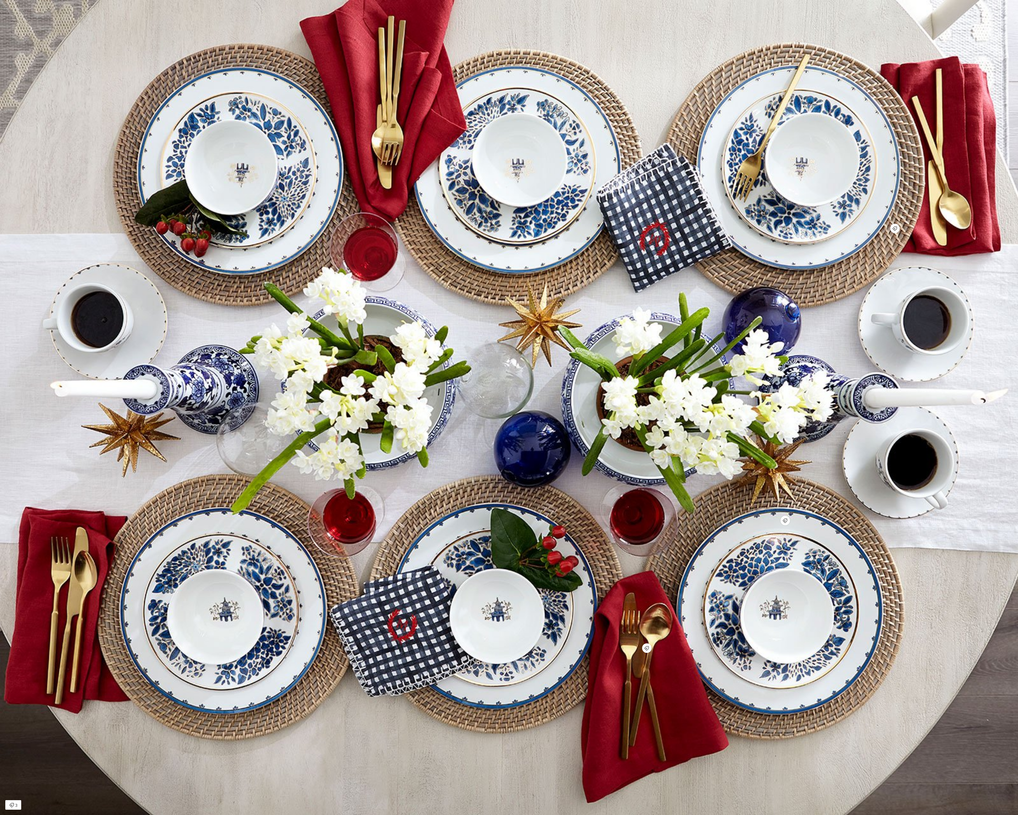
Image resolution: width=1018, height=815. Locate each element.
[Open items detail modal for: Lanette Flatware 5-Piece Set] (647, 648)
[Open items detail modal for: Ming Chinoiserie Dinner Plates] (785, 520)
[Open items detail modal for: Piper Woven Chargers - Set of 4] (895, 228)
